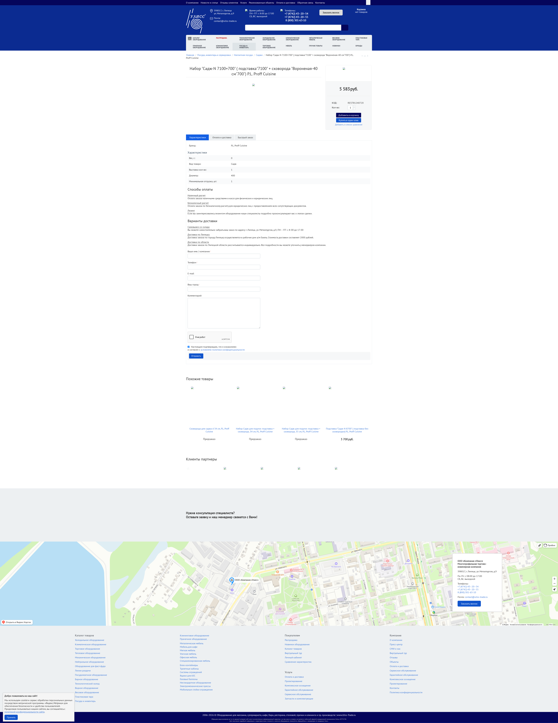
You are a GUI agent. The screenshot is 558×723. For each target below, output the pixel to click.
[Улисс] (196, 20)
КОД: (334, 102)
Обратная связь (305, 2)
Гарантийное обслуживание (299, 689)
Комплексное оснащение (298, 685)
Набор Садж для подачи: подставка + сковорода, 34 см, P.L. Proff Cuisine (255, 430)
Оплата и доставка (285, 2)
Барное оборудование (86, 679)
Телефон (192, 262)
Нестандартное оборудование (195, 682)
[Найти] (344, 28)
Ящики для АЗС (187, 675)
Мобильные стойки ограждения (196, 689)
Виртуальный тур (293, 653)
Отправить (196, 356)
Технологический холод (87, 683)
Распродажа (221, 38)
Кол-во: (336, 107)
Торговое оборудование (269, 47)
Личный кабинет (293, 657)
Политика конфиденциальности (406, 692)
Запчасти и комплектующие (299, 698)
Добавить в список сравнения (348, 124)
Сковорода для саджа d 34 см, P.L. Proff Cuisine (209, 430)
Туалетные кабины (189, 668)
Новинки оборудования (297, 644)
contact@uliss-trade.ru (225, 20)
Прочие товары (315, 46)
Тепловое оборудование (87, 653)
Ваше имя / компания (199, 251)
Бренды (359, 46)
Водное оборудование (86, 688)
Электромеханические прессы (195, 686)
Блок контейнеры (189, 665)
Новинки (336, 46)
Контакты (320, 2)
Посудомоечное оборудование (91, 674)
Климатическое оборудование (292, 39)
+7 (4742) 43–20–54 (296, 13)
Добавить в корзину (348, 115)
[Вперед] (371, 55)
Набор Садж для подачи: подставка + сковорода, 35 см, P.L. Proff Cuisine (301, 430)
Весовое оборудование (338, 39)
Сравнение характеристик (298, 661)
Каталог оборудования (199, 39)
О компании (192, 2)
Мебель (289, 46)
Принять (11, 717)
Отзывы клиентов (229, 2)
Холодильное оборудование (269, 39)
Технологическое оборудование (247, 39)
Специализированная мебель (195, 660)
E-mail (191, 273)
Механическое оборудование (90, 657)
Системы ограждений (191, 672)
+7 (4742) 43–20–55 (296, 17)
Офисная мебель (188, 657)
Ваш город (193, 284)
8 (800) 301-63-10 (296, 20)
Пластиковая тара (361, 39)
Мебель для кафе (188, 646)
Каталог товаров (293, 648)
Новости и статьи (209, 2)
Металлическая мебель (315, 39)
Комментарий (195, 295)
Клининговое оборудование (222, 47)
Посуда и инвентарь (244, 47)
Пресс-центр (396, 644)
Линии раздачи (83, 670)
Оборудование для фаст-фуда (90, 666)
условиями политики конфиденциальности (223, 349)
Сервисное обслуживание (298, 694)
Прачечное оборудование (199, 47)
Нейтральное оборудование (89, 661)
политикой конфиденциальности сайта (24, 711)
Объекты (394, 661)
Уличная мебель (188, 653)
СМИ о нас (395, 648)
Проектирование (293, 681)
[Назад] (359, 55)
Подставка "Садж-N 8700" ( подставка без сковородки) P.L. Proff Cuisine (347, 430)
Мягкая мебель (187, 650)
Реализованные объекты (261, 2)
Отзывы (394, 657)
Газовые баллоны (189, 679)
